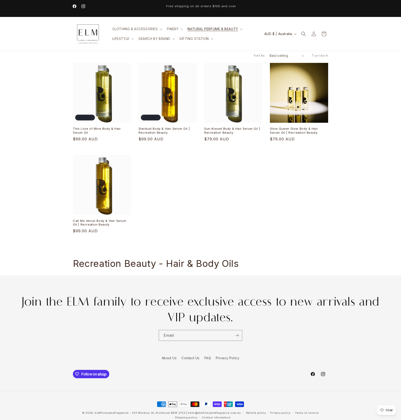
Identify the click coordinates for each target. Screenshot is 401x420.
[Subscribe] (237, 335)
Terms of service (307, 412)
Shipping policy (186, 417)
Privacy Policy (227, 358)
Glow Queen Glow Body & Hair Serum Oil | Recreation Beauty (294, 130)
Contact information (216, 417)
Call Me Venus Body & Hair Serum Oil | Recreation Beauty (99, 222)
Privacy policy (280, 412)
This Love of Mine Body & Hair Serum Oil (97, 130)
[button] (137, 29)
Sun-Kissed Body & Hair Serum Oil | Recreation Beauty (232, 130)
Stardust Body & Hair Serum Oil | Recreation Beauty (164, 130)
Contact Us (190, 358)
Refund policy (256, 412)
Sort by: (259, 56)
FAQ (207, 358)
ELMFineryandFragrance (112, 412)
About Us (169, 358)
